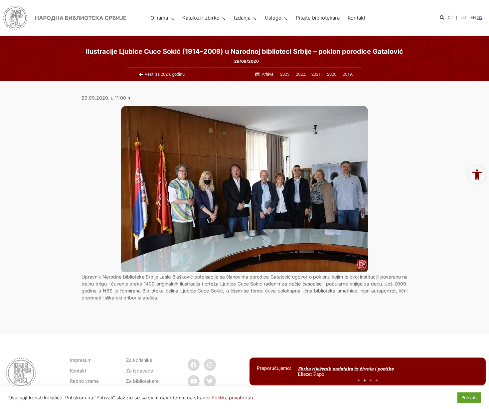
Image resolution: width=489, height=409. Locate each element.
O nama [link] (159, 18)
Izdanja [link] (242, 18)
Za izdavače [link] (139, 370)
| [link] (456, 17)
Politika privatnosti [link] (232, 398)
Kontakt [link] (356, 18)
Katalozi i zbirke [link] (201, 18)
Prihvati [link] (469, 397)
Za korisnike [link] (139, 360)
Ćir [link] (450, 17)
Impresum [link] (80, 360)
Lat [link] (463, 17)
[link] (477, 174)
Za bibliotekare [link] (142, 381)
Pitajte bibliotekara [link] (318, 18)
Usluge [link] (273, 18)
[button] (442, 18)
